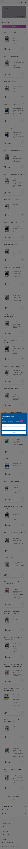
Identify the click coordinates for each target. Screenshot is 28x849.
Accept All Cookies (14, 428)
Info (21, 421)
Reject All (14, 432)
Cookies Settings (14, 425)
